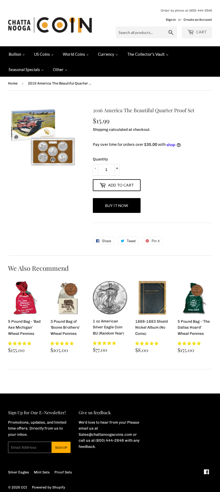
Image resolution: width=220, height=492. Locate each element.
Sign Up (61, 447)
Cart (201, 32)
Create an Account (198, 20)
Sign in (171, 20)
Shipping (100, 129)
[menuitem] (17, 53)
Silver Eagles (18, 472)
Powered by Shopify (48, 487)
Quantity (100, 159)
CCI (24, 487)
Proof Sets (63, 472)
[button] (19, 343)
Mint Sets (42, 472)
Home (12, 83)
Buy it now (116, 205)
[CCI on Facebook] (206, 472)
